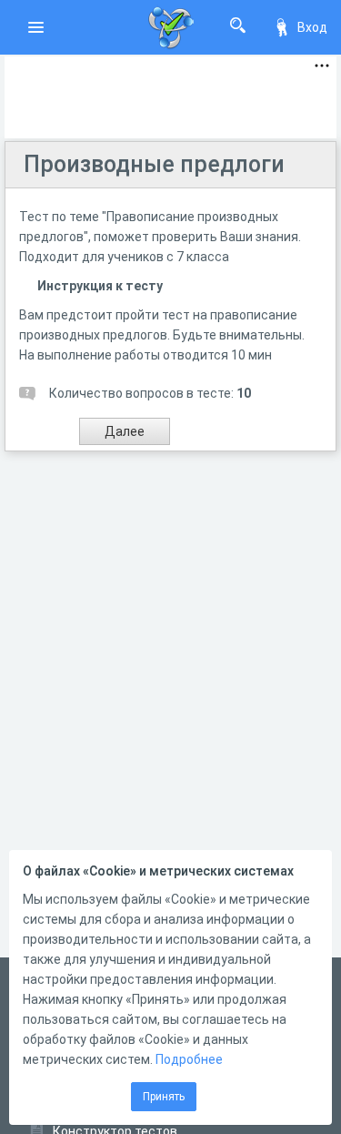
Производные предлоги (154, 164)
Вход (312, 27)
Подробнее (189, 1059)
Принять (164, 1096)
